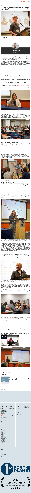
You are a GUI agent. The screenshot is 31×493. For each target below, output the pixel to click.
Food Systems (19, 414)
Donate (23, 1)
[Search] (26, 1)
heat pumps (9, 188)
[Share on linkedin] (5, 37)
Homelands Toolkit (26, 410)
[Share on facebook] (1, 37)
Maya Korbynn (26, 85)
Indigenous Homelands (18, 409)
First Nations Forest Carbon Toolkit (26, 407)
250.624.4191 (2, 422)
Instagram (0, 408)
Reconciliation (11, 408)
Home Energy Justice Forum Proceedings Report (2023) (20, 378)
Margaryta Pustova (20, 85)
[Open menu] (29, 1)
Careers (10, 413)
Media (2, 458)
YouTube (2, 408)
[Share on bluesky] (3, 37)
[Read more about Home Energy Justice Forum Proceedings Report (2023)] (5, 380)
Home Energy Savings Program (27, 412)
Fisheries (18, 410)
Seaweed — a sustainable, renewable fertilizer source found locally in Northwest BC (14, 397)
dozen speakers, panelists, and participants (19, 72)
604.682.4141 (2, 415)
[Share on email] (6, 37)
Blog (1, 5)
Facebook (0, 406)
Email (6, 406)
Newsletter (3, 456)
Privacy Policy (11, 415)
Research (12, 376)
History (10, 410)
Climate (18, 406)
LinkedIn (4, 406)
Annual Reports (3, 454)
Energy (18, 412)
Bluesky (2, 406)
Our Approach (11, 406)
